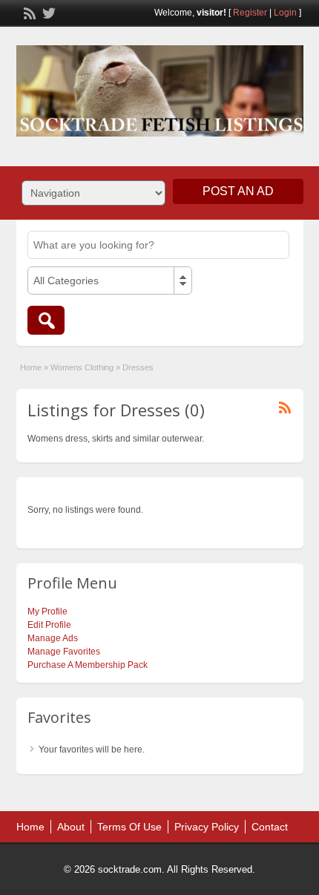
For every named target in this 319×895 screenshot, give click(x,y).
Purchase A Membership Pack (87, 665)
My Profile (47, 611)
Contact (269, 827)
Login (285, 12)
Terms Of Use (129, 827)
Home (31, 367)
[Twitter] (47, 12)
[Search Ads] (46, 320)
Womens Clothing (82, 367)
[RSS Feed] (28, 12)
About (71, 827)
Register (250, 12)
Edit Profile (49, 625)
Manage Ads (52, 638)
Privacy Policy (206, 827)
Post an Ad (238, 191)
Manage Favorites (63, 651)
